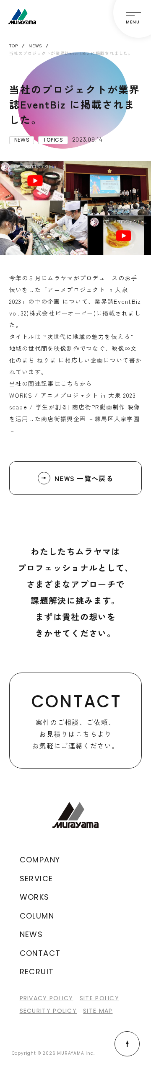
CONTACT (40, 953)
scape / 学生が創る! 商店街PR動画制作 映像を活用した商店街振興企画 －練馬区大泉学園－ (75, 419)
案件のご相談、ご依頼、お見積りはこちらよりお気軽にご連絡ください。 (76, 720)
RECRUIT (37, 971)
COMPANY (40, 859)
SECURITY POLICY (48, 1011)
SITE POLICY (99, 998)
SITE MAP (97, 1011)
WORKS (34, 897)
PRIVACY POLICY (46, 998)
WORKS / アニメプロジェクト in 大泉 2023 (72, 395)
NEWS (31, 934)
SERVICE (36, 878)
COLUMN (37, 916)
